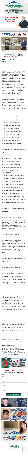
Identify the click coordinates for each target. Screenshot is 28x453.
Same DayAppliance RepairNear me (20, 402)
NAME (2, 374)
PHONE (2, 379)
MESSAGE (3, 388)
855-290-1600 (11, 19)
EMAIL (2, 383)
